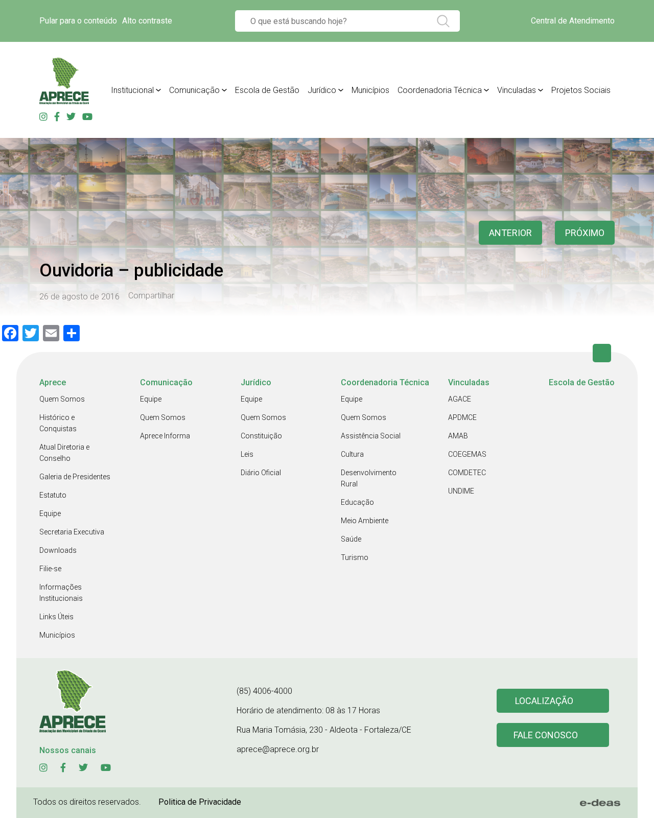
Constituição (261, 436)
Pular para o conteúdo (78, 21)
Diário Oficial (261, 473)
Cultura (352, 454)
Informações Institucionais (61, 592)
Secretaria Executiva (71, 532)
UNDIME (461, 491)
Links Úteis (56, 617)
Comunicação (194, 90)
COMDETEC (467, 473)
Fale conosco (545, 735)
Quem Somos (62, 399)
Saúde (351, 539)
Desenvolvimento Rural (368, 478)
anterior (510, 232)
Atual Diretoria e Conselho (64, 452)
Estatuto (52, 495)
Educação (357, 502)
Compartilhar (151, 296)
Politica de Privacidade (199, 802)
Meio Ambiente (364, 521)
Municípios (370, 90)
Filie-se (50, 569)
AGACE (459, 399)
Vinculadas (516, 90)
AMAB (458, 436)
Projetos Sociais (581, 90)
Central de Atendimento (573, 21)
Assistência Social (371, 436)
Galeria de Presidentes (74, 477)
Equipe (50, 513)
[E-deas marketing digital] (600, 802)
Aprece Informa (165, 436)
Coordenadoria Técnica (440, 90)
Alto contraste (147, 21)
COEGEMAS (467, 454)
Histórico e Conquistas (58, 423)
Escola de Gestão (267, 90)
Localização (544, 700)
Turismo (354, 557)
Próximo (584, 232)
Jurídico (322, 90)
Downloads (58, 550)
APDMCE (462, 417)
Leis (247, 454)
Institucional (132, 90)
